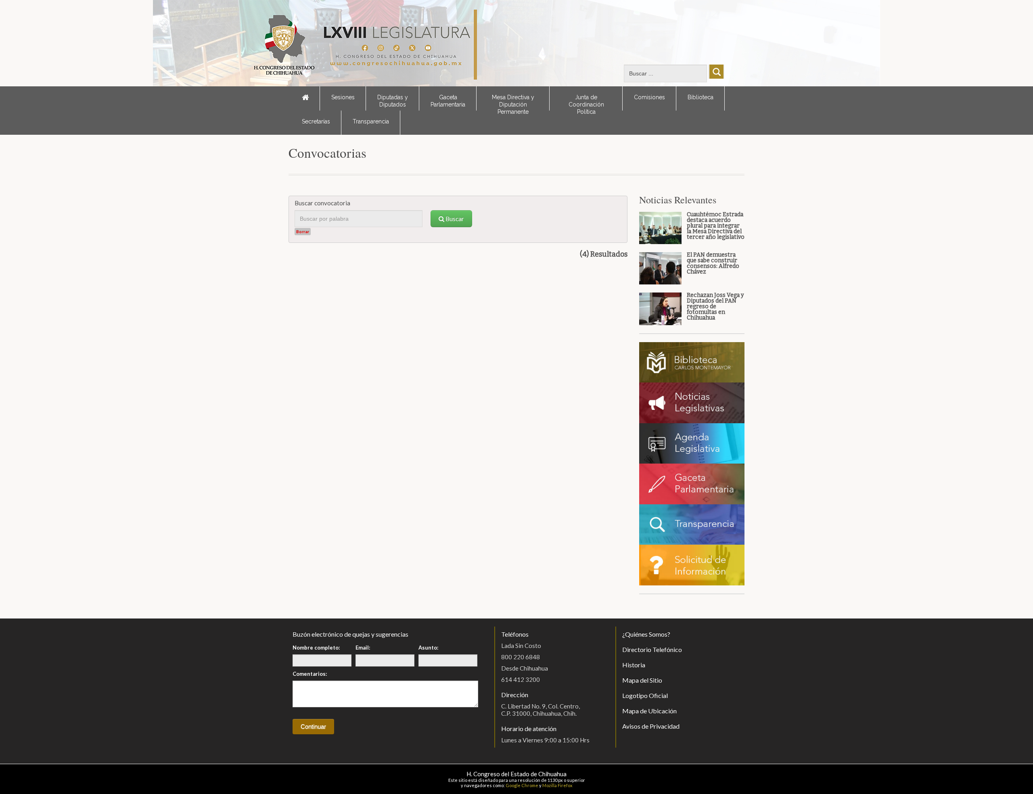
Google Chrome (522, 785)
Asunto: (428, 647)
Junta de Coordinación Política (586, 102)
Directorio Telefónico (652, 649)
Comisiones (649, 97)
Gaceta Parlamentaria (448, 101)
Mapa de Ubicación (649, 711)
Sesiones (343, 97)
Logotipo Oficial (645, 695)
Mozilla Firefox (557, 785)
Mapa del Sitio (642, 680)
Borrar (302, 231)
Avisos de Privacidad (651, 726)
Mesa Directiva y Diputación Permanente (513, 102)
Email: (362, 647)
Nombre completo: (316, 647)
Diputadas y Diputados (392, 101)
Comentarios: (310, 674)
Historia (633, 665)
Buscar (454, 218)
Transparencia (371, 121)
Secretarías (316, 121)
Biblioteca (700, 97)
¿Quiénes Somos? (646, 634)
